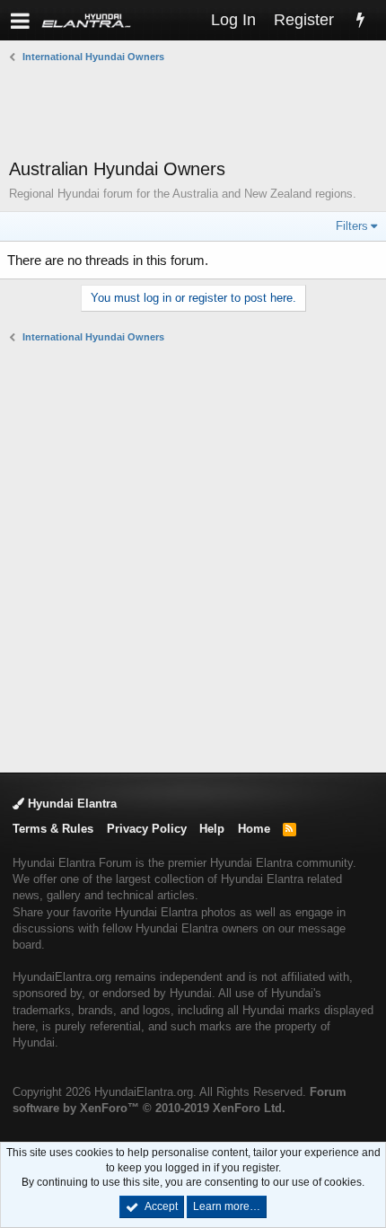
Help (211, 828)
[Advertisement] (197, 110)
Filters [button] (352, 226)
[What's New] (360, 20)
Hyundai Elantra (70, 803)
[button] (20, 20)
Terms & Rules (53, 828)
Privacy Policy (147, 828)
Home (254, 828)
